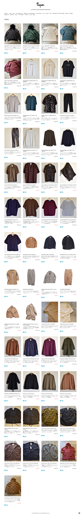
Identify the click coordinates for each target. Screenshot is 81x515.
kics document (39, 13)
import (34, 14)
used (31, 14)
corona (10, 13)
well (43, 13)
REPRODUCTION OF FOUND (58, 13)
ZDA (50, 13)
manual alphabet (31, 13)
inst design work (19, 13)
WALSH (66, 13)
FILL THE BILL (21, 14)
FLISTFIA (27, 14)
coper (14, 13)
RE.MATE (12, 14)
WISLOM (25, 13)
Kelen (16, 14)
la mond (46, 13)
